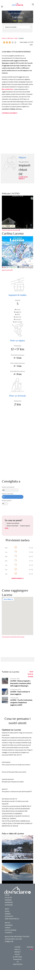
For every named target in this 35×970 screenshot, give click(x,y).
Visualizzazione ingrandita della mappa (13, 637)
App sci (7, 923)
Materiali (9, 925)
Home (4, 38)
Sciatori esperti (25, 526)
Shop (7, 909)
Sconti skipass (10, 930)
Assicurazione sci (12, 919)
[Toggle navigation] (2, 6)
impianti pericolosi (8, 779)
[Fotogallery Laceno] (17, 847)
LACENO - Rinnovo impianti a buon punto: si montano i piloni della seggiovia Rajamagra (20, 683)
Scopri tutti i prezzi (23, 177)
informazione (6, 762)
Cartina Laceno (13, 233)
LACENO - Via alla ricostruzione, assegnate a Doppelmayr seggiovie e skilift (21, 702)
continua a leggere (9, 113)
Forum (7, 927)
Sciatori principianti (13, 523)
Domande (9, 905)
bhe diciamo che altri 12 (9, 799)
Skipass (7, 914)
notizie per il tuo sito (13, 939)
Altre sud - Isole (12, 38)
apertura (4, 789)
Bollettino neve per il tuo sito (17, 936)
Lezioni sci (9, 916)
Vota (6, 528)
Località (8, 897)
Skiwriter (9, 902)
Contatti (8, 932)
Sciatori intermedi (12, 526)
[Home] (17, 4)
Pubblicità (9, 941)
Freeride (8, 900)
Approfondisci (16, 578)
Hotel (7, 911)
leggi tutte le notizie (30, 674)
